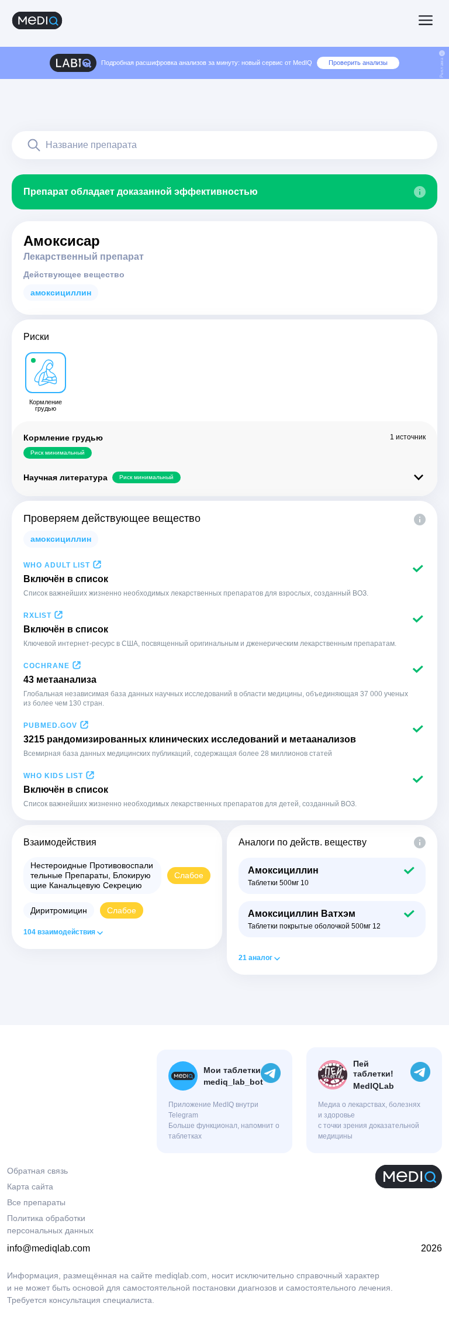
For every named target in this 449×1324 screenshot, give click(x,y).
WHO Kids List (53, 776)
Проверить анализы (358, 62)
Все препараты (36, 1202)
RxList (37, 615)
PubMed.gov (50, 725)
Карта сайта (30, 1186)
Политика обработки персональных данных (50, 1224)
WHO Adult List (56, 565)
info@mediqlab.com (48, 1248)
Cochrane (46, 666)
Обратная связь (37, 1170)
